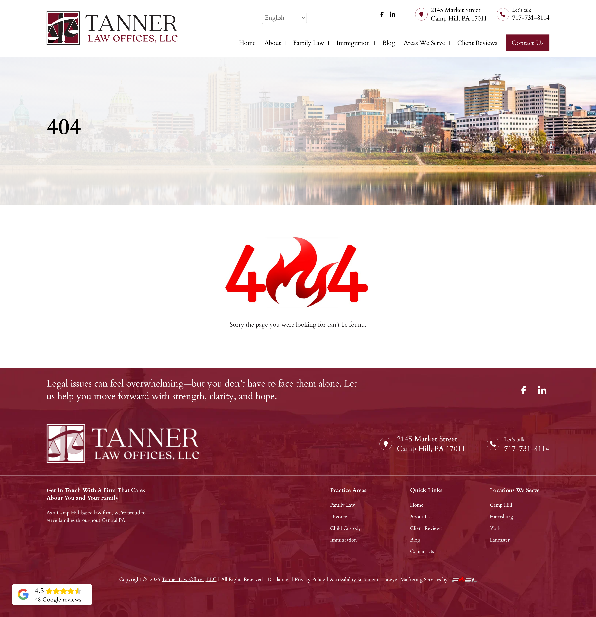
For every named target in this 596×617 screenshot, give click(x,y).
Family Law (308, 43)
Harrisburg (501, 516)
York (495, 528)
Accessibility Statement (354, 579)
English (274, 17)
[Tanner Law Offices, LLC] (112, 28)
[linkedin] (391, 14)
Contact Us (528, 43)
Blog (388, 43)
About (272, 43)
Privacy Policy (310, 579)
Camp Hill (501, 505)
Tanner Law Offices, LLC (189, 579)
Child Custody (345, 528)
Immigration (353, 43)
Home (247, 43)
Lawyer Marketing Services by (415, 579)
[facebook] (380, 14)
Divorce (338, 516)
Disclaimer (278, 579)
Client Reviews (477, 43)
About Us (420, 516)
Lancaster (500, 540)
